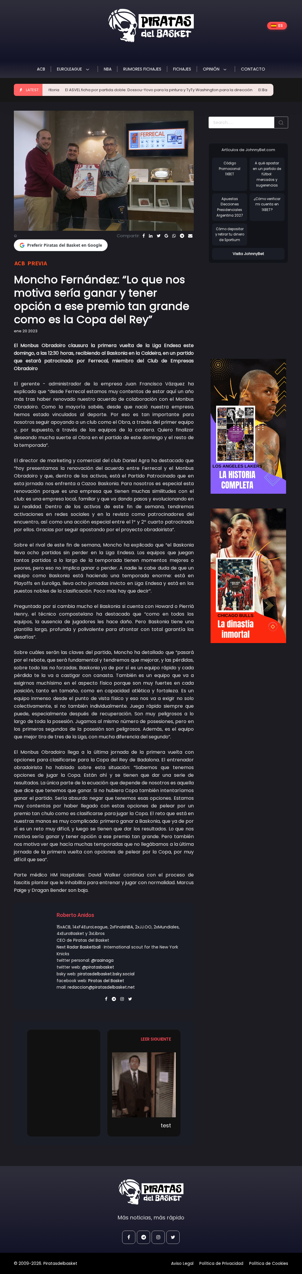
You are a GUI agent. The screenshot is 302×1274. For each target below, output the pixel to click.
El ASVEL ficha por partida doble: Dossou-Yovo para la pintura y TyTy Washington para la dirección (137, 90)
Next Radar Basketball (79, 947)
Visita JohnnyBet (248, 253)
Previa (37, 263)
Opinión (212, 69)
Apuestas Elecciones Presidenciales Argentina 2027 (229, 207)
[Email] (190, 236)
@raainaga (102, 960)
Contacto (253, 69)
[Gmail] (166, 236)
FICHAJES (182, 69)
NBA (107, 69)
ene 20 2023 (25, 331)
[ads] (248, 426)
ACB (41, 69)
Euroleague (70, 69)
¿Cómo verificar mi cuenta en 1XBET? (267, 204)
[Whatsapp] (174, 236)
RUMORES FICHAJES (142, 69)
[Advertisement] (255, 305)
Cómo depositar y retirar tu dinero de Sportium (229, 234)
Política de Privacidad (221, 1263)
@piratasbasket (98, 967)
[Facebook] (143, 236)
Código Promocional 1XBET (229, 168)
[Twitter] (158, 236)
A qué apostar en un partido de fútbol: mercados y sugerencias (267, 174)
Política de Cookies (268, 1263)
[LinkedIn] (150, 236)
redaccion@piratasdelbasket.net (101, 987)
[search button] (281, 122)
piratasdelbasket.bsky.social (106, 974)
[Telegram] (182, 236)
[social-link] (128, 1237)
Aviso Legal (182, 1263)
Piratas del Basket (106, 981)
